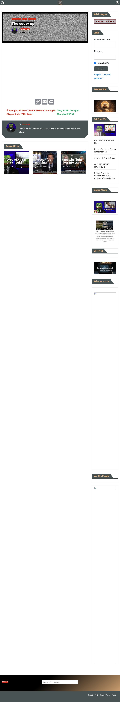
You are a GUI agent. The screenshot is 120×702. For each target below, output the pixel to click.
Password (98, 51)
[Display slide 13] (108, 270)
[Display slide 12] (106, 270)
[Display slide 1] (104, 209)
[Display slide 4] (104, 268)
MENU (5, 682)
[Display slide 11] (104, 270)
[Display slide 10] (102, 270)
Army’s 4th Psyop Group (104, 158)
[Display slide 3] (108, 209)
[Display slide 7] (109, 268)
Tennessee (32, 19)
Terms (114, 695)
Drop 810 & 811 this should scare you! (16, 162)
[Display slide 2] (106, 209)
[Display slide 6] (107, 268)
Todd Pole (25, 29)
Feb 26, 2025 (70, 167)
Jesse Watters (16, 19)
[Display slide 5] (106, 268)
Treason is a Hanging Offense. (43, 162)
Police (25, 19)
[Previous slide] (97, 207)
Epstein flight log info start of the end (72, 162)
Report (90, 695)
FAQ (96, 695)
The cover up (23, 24)
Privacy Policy (105, 695)
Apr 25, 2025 (42, 167)
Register (97, 75)
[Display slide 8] (111, 463)
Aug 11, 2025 (14, 167)
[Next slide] (112, 207)
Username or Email (102, 39)
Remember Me (103, 63)
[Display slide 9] (101, 270)
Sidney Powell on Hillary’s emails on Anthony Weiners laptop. (104, 175)
